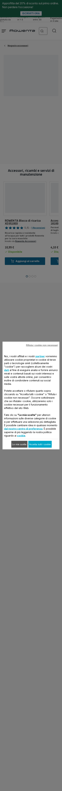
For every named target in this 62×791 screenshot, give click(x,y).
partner (40, 356)
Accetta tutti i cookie (40, 444)
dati (6, 370)
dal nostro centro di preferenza (23, 428)
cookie (21, 435)
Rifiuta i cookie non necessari (42, 345)
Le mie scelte (19, 444)
